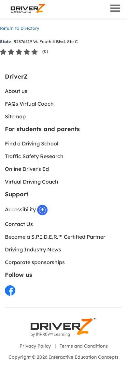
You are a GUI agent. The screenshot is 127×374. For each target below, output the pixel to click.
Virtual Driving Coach (31, 181)
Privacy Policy (35, 346)
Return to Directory (19, 28)
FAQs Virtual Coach (29, 103)
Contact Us (19, 224)
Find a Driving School (31, 143)
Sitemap (15, 116)
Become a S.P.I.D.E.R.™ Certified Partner (55, 236)
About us (16, 91)
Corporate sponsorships (35, 262)
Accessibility (21, 209)
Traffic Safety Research (34, 156)
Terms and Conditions (84, 346)
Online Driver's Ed (27, 169)
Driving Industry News (33, 249)
